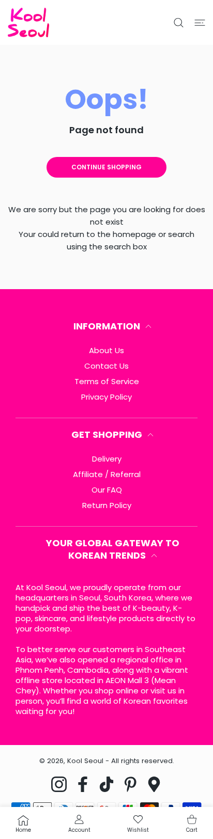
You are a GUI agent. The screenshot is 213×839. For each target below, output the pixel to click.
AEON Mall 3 (127, 680)
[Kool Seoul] (28, 22)
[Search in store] (178, 22)
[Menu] (199, 22)
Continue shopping (106, 167)
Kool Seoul (85, 761)
